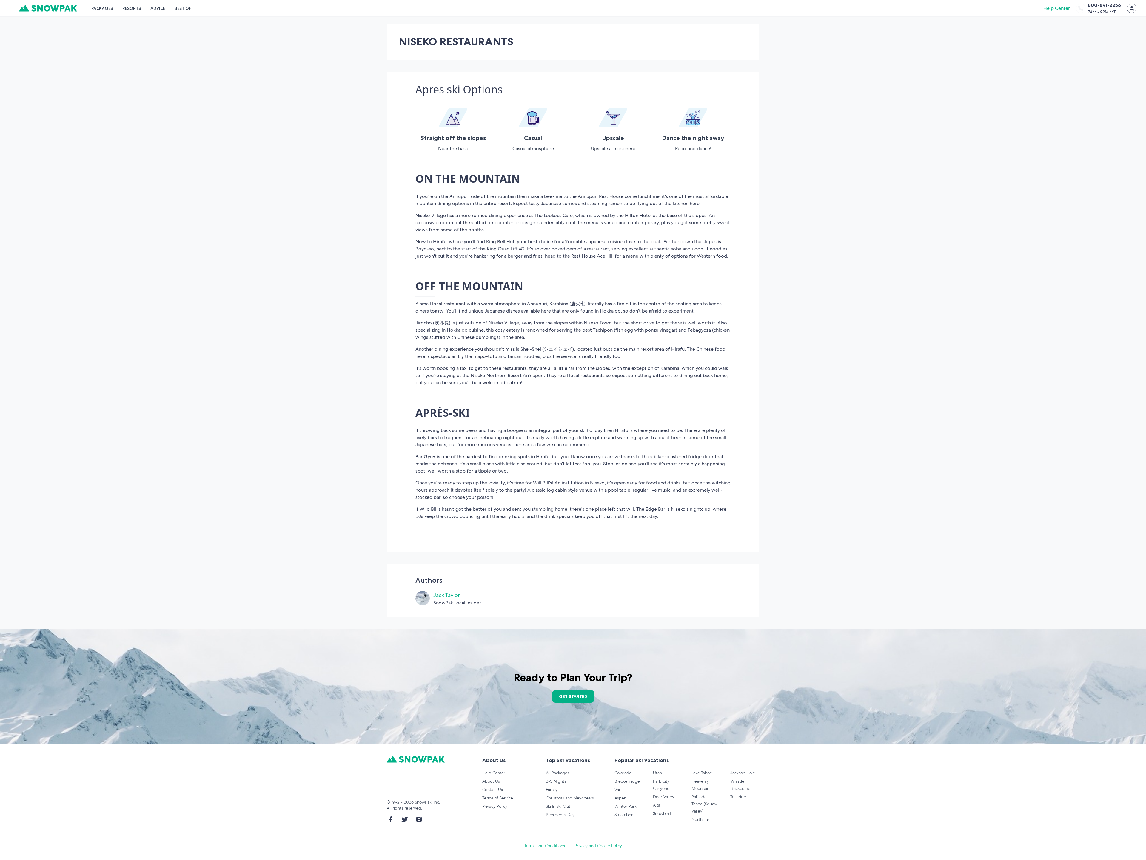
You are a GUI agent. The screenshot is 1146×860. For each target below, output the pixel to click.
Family (551, 789)
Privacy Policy (494, 806)
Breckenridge (627, 781)
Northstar (700, 819)
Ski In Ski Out (558, 806)
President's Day (560, 814)
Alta (656, 805)
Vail (617, 789)
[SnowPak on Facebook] (390, 819)
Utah (657, 773)
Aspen (620, 798)
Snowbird (662, 813)
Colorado (622, 773)
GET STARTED (573, 696)
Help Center (1056, 8)
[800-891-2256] (1080, 8)
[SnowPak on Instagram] (419, 819)
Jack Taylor (446, 595)
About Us (491, 781)
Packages (102, 8)
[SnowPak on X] (404, 819)
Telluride (738, 796)
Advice (157, 8)
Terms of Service (497, 798)
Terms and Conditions (544, 845)
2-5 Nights (556, 781)
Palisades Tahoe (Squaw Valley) (704, 804)
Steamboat (624, 814)
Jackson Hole (742, 773)
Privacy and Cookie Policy (598, 845)
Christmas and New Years (570, 798)
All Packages (557, 773)
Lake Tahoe (701, 773)
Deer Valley (663, 796)
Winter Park (625, 806)
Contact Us (492, 789)
